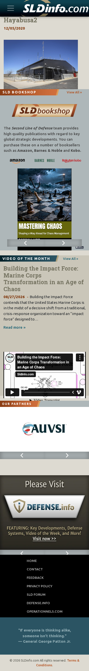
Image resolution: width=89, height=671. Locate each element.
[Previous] (25, 243)
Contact (35, 569)
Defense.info (38, 603)
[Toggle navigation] (11, 8)
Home (32, 561)
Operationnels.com (45, 611)
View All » (74, 92)
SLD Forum (36, 594)
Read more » (14, 327)
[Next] (63, 243)
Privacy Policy (39, 586)
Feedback (35, 578)
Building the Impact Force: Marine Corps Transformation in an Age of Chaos (43, 279)
